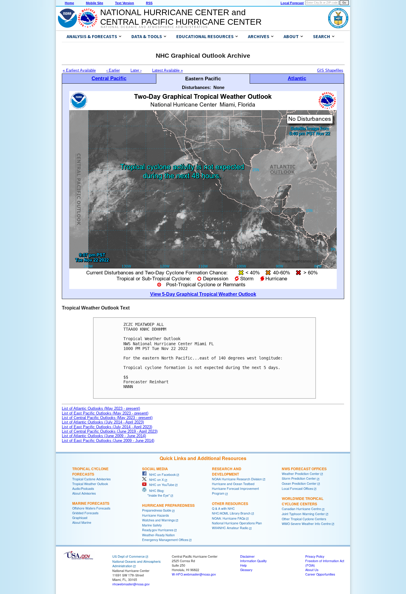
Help (243, 565)
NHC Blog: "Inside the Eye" (156, 493)
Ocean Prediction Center (299, 483)
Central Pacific (109, 78)
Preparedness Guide (156, 510)
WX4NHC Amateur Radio (230, 528)
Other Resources (230, 503)
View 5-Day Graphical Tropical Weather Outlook (203, 294)
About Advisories (84, 493)
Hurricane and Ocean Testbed (233, 484)
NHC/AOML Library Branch (231, 513)
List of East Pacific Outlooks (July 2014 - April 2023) (107, 427)
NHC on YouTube (160, 484)
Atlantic (297, 78)
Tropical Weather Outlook (90, 484)
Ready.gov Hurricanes (157, 530)
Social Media (155, 468)
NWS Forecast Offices (304, 468)
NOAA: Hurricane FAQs (228, 518)
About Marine (81, 522)
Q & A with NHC (223, 508)
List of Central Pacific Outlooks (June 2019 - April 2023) (110, 431)
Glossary (246, 570)
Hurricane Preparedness (168, 505)
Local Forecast (292, 3)
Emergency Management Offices (165, 539)
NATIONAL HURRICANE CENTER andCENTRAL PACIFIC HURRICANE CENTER (181, 17)
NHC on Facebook (161, 474)
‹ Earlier (113, 70)
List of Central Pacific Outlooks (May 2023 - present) (107, 417)
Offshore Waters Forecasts (91, 508)
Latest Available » (167, 70)
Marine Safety (152, 525)
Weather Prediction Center (301, 473)
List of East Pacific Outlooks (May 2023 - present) (105, 413)
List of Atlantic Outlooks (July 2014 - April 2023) (103, 422)
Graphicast (79, 517)
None (218, 87)
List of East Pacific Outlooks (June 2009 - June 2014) (108, 440)
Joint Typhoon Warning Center (303, 514)
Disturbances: (196, 87)
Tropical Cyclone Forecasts (90, 471)
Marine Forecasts (90, 503)
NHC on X (155, 479)
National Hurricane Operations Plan (237, 523)
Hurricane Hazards (155, 515)
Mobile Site (94, 3)
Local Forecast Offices (297, 488)
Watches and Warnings (158, 520)
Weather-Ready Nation (158, 535)
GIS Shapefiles (330, 70)
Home (69, 3)
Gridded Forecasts (85, 513)
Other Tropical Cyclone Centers (304, 519)
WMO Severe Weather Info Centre (306, 523)
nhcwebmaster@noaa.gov (131, 584)
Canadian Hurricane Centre (301, 509)
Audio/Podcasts (83, 488)
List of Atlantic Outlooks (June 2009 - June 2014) (104, 436)
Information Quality (253, 561)
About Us (311, 570)
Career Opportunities (320, 574)
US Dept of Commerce (128, 556)
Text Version (124, 3)
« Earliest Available (79, 70)
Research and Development (226, 471)
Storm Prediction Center (299, 478)
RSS (149, 3)
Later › (135, 70)
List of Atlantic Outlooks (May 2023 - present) (101, 408)
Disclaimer (247, 556)
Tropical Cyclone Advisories (91, 479)
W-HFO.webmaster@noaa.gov (194, 574)
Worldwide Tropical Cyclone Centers (302, 501)
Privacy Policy (314, 556)
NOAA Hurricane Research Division (237, 479)
